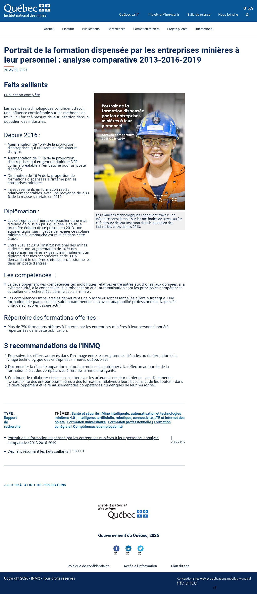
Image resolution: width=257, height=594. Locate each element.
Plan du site (180, 566)
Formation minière (146, 29)
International (204, 29)
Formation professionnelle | (130, 422)
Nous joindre (228, 14)
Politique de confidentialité (88, 566)
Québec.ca (127, 14)
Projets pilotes (177, 29)
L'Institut (68, 29)
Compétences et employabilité (98, 426)
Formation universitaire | (87, 422)
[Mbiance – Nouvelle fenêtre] (215, 585)
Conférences (116, 29)
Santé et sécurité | (86, 413)
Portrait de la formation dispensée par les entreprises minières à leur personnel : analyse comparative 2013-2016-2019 (83, 440)
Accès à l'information (140, 566)
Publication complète (22, 94)
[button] (245, 8)
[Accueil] (59, 8)
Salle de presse (199, 14)
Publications (91, 29)
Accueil (49, 29)
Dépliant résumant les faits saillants (38, 451)
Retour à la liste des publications (36, 485)
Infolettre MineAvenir (163, 14)
